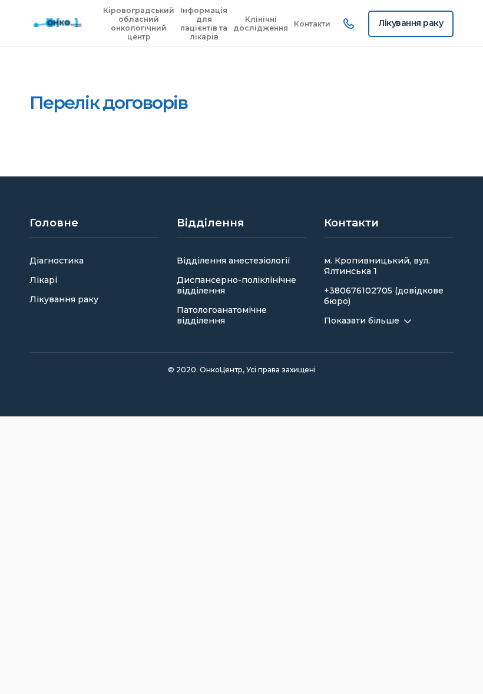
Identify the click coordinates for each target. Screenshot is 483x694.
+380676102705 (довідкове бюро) (384, 295)
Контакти (312, 23)
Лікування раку (63, 299)
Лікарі (43, 280)
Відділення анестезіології (233, 260)
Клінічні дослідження (260, 23)
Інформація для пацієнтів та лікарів (203, 23)
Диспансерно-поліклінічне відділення (236, 285)
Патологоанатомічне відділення (222, 315)
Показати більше (361, 320)
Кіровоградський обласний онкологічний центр (138, 23)
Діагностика (56, 260)
